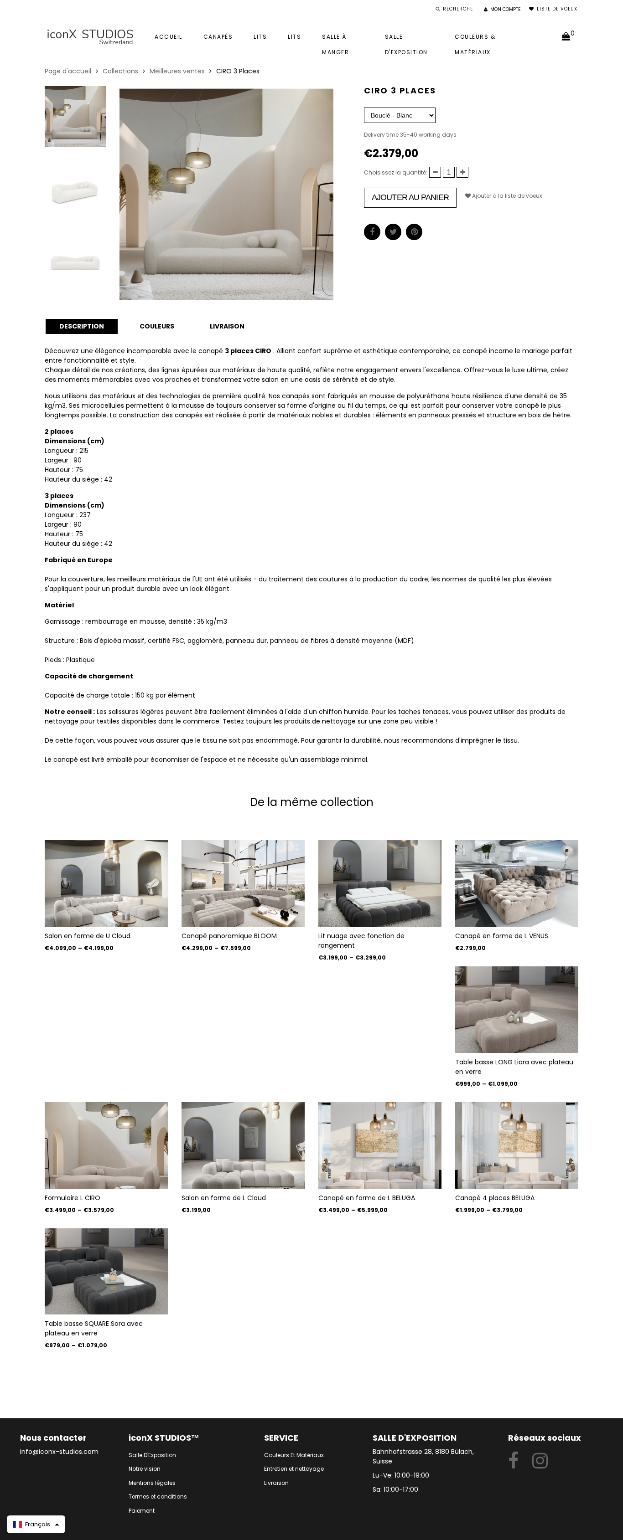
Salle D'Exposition (152, 1455)
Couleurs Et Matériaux (294, 1455)
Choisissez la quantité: (395, 172)
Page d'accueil (68, 71)
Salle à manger (335, 39)
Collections (120, 71)
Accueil (168, 37)
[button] (36, 1524)
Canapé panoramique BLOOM (229, 935)
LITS (294, 37)
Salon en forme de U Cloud (87, 935)
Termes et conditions (158, 1496)
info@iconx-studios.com (59, 1451)
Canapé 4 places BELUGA (495, 1197)
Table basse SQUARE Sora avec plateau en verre (94, 1328)
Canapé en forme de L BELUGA (366, 1197)
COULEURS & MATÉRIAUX (475, 39)
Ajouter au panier (410, 197)
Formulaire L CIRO (72, 1197)
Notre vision (145, 1469)
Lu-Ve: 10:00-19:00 (401, 1475)
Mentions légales (152, 1483)
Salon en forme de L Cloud (224, 1197)
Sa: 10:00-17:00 (395, 1489)
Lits (260, 37)
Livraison (276, 1483)
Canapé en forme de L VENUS (501, 935)
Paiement (142, 1510)
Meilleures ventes (177, 71)
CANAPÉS (218, 37)
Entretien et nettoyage (294, 1469)
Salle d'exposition (406, 39)
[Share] (372, 232)
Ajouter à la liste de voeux (506, 196)
